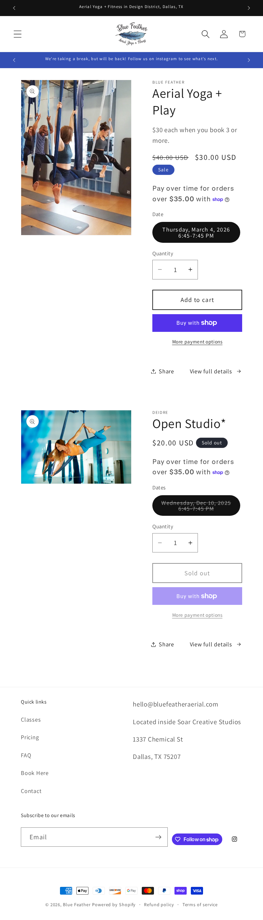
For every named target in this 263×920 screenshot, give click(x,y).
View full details (211, 371)
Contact (31, 791)
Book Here (35, 773)
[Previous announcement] (14, 8)
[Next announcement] (249, 8)
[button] (17, 34)
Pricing (30, 737)
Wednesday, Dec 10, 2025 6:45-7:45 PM (200, 507)
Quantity (162, 253)
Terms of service (200, 904)
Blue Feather (77, 904)
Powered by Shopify (114, 904)
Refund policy (159, 904)
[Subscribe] (158, 837)
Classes (31, 719)
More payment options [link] (197, 615)
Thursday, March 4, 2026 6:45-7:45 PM (196, 232)
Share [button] (166, 371)
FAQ (26, 755)
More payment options (197, 341)
